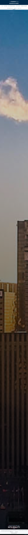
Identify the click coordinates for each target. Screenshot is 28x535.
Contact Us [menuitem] (15, 8)
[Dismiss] (27, 530)
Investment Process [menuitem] (10, 8)
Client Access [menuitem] (19, 8)
